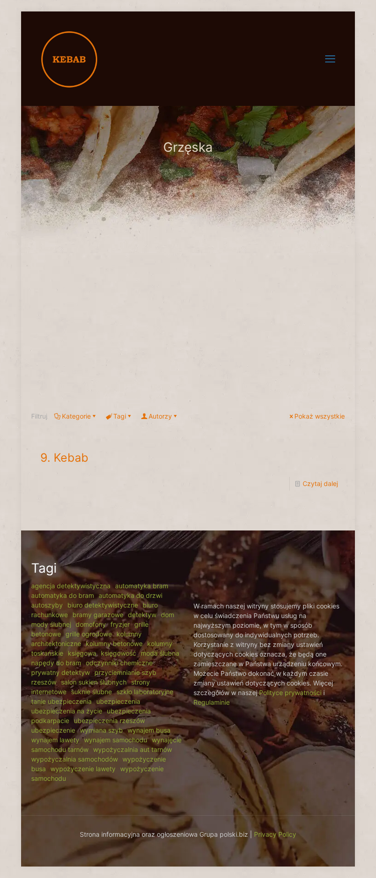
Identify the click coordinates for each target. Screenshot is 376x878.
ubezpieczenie (53, 730)
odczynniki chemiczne (119, 663)
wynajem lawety (55, 740)
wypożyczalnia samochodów (74, 759)
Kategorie (76, 416)
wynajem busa (149, 730)
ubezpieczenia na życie (66, 711)
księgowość (118, 653)
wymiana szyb (101, 730)
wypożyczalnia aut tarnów (132, 749)
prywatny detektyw (60, 672)
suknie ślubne (91, 692)
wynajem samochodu (115, 740)
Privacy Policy (275, 834)
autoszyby (47, 605)
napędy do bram (56, 663)
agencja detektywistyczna (71, 586)
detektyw (142, 614)
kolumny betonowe (114, 643)
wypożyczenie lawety (83, 769)
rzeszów (43, 682)
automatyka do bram (62, 595)
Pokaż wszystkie (319, 416)
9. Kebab (64, 457)
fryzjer (120, 624)
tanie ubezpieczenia (61, 701)
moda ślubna (160, 653)
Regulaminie (212, 702)
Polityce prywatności (290, 692)
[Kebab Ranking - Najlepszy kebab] (69, 58)
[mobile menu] (330, 58)
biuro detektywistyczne (102, 605)
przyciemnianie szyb (125, 672)
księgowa (82, 653)
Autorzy (160, 416)
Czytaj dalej (320, 483)
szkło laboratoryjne (144, 692)
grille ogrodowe (89, 634)
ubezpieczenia (118, 701)
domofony (91, 624)
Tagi (119, 416)
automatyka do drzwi (130, 595)
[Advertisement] (188, 322)
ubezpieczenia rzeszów (109, 720)
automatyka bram (141, 586)
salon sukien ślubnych (94, 682)
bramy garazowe (97, 614)
